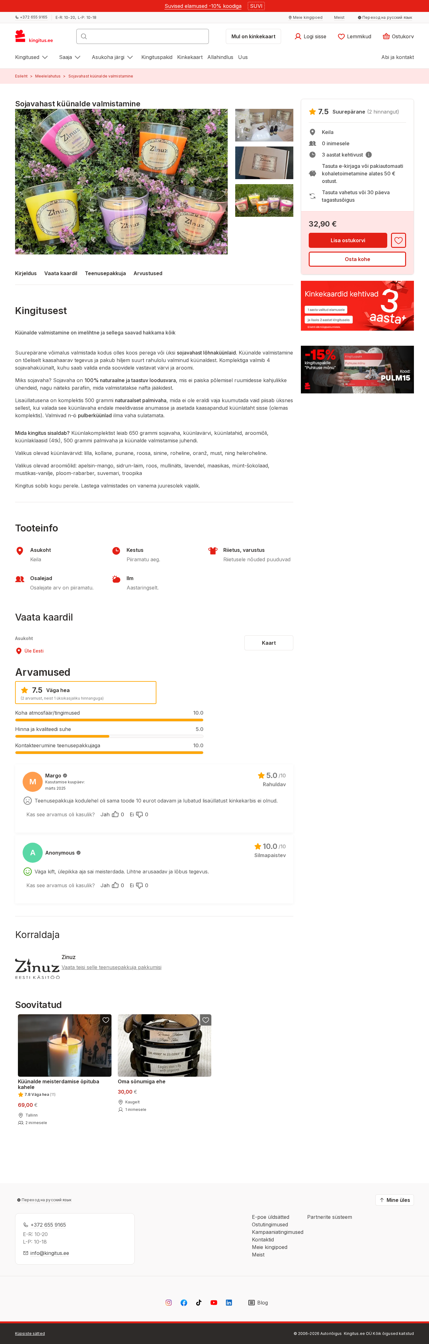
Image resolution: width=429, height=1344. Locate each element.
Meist (258, 1254)
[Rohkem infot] (368, 154)
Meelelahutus (48, 76)
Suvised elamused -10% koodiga (203, 6)
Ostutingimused (270, 1224)
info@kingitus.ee (49, 1253)
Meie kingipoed (269, 1247)
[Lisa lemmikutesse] (398, 240)
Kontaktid (263, 1239)
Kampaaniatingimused (277, 1232)
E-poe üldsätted (270, 1217)
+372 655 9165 (48, 1225)
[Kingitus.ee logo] (37, 38)
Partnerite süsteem (329, 1217)
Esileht (21, 76)
